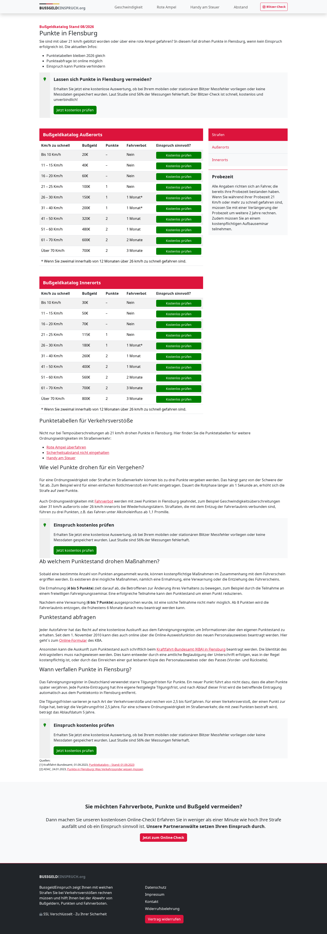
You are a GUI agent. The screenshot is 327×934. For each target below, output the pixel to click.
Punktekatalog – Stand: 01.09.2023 (111, 765)
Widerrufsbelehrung (162, 908)
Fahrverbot (104, 501)
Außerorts (220, 147)
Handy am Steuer (205, 7)
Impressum (154, 894)
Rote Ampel (166, 7)
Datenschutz (155, 887)
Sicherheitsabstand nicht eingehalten (77, 452)
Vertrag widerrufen (164, 919)
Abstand (241, 7)
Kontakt (151, 901)
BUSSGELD (62, 8)
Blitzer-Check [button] (276, 7)
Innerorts (220, 159)
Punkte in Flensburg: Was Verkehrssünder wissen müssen (105, 769)
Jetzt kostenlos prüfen (75, 110)
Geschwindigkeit (129, 7)
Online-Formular (73, 640)
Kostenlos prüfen (179, 155)
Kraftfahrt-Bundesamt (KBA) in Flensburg (191, 649)
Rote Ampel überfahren (66, 447)
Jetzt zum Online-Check (163, 837)
